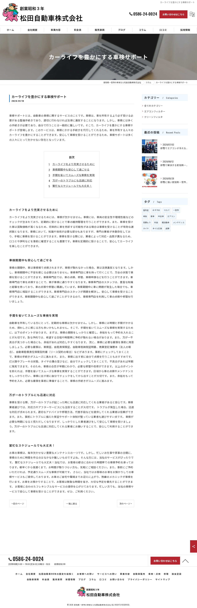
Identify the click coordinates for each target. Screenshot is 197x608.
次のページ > (125, 503)
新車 (152, 216)
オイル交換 (157, 228)
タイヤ (146, 228)
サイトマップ (162, 579)
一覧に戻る (71, 503)
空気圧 (146, 210)
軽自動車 (165, 222)
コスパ (166, 210)
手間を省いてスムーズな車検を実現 (73, 175)
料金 (156, 222)
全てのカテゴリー (153, 105)
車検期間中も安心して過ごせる (71, 169)
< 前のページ (18, 503)
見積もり (147, 222)
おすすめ (156, 210)
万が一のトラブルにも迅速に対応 (72, 180)
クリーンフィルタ (153, 116)
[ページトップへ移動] (185, 561)
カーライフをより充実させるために (73, 164)
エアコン (171, 216)
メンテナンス (178, 222)
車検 (145, 216)
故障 (167, 228)
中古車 (161, 216)
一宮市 (176, 210)
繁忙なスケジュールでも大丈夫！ (72, 186)
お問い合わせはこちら (173, 14)
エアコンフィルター (154, 111)
